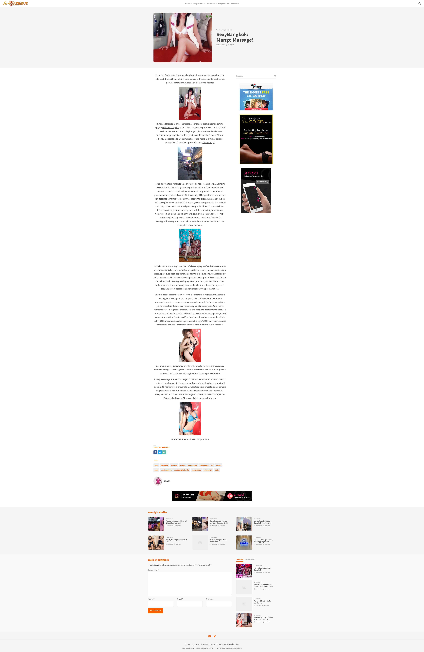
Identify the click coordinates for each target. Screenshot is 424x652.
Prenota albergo (208, 644)
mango (183, 465)
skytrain (190, 135)
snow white (196, 470)
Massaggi (221, 30)
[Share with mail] (164, 452)
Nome (151, 599)
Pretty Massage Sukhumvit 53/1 (176, 541)
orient (218, 465)
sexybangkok (166, 470)
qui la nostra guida (170, 127)
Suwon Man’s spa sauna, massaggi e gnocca (263, 541)
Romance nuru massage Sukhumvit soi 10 (263, 618)
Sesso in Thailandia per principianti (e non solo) (263, 585)
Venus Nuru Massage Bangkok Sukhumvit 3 (263, 522)
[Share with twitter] (160, 452)
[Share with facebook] (155, 452)
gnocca (174, 465)
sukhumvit (208, 470)
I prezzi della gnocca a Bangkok (262, 569)
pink (156, 470)
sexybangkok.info (181, 470)
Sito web (209, 599)
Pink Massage (191, 195)
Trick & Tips (259, 565)
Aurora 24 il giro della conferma (218, 541)
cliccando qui (209, 142)
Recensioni (228, 30)
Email (180, 599)
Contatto (195, 644)
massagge (192, 465)
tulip (217, 470)
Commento (153, 570)
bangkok (164, 465)
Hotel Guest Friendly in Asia (228, 644)
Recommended (250, 559)
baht (156, 465)
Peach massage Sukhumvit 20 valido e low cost (176, 522)
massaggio (204, 465)
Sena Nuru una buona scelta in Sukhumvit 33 (219, 522)
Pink (185, 398)
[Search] (274, 76)
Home (187, 644)
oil (212, 465)
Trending (239, 559)
